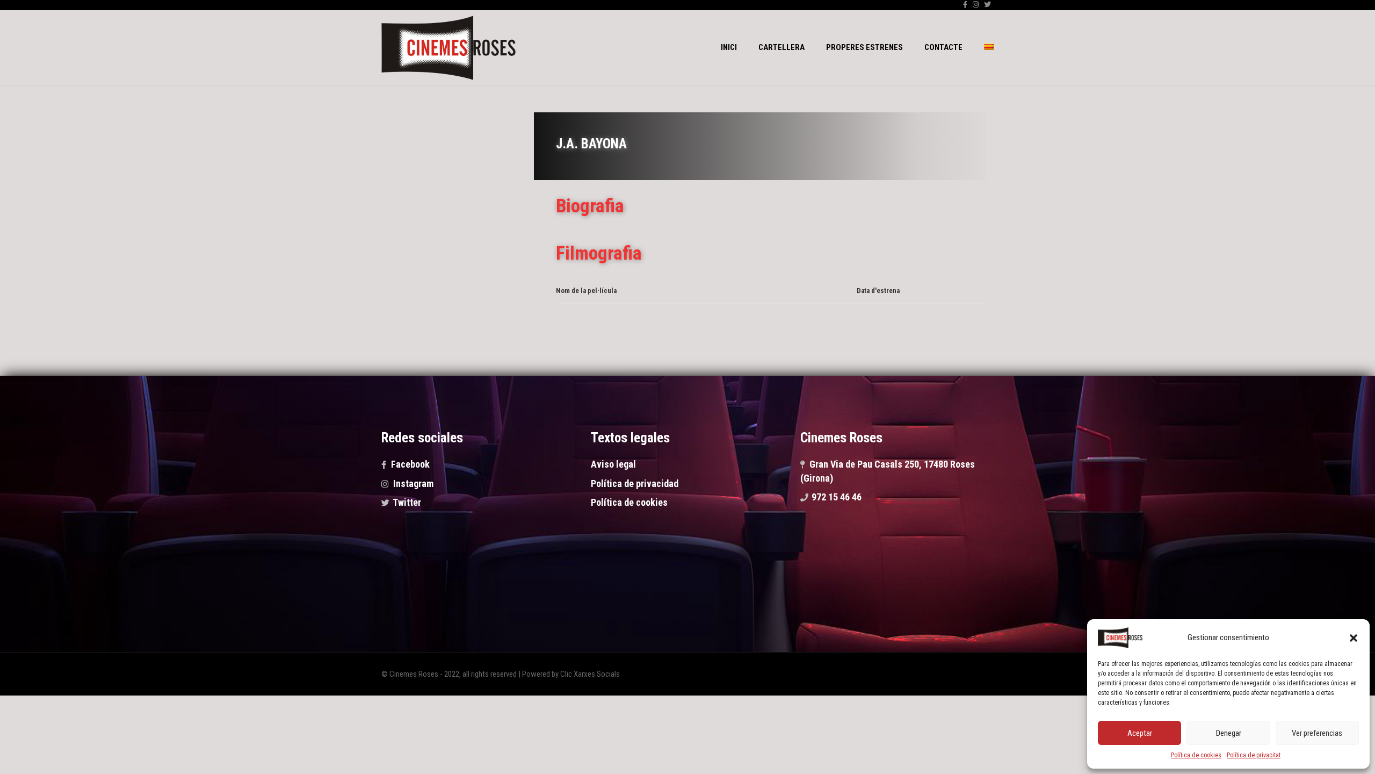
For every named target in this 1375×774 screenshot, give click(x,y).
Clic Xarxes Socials (590, 674)
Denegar (1228, 733)
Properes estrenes (864, 47)
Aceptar (1139, 733)
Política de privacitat (1253, 755)
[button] (1353, 638)
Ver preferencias (1317, 733)
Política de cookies (1196, 755)
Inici (729, 47)
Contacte (943, 47)
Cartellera (781, 47)
